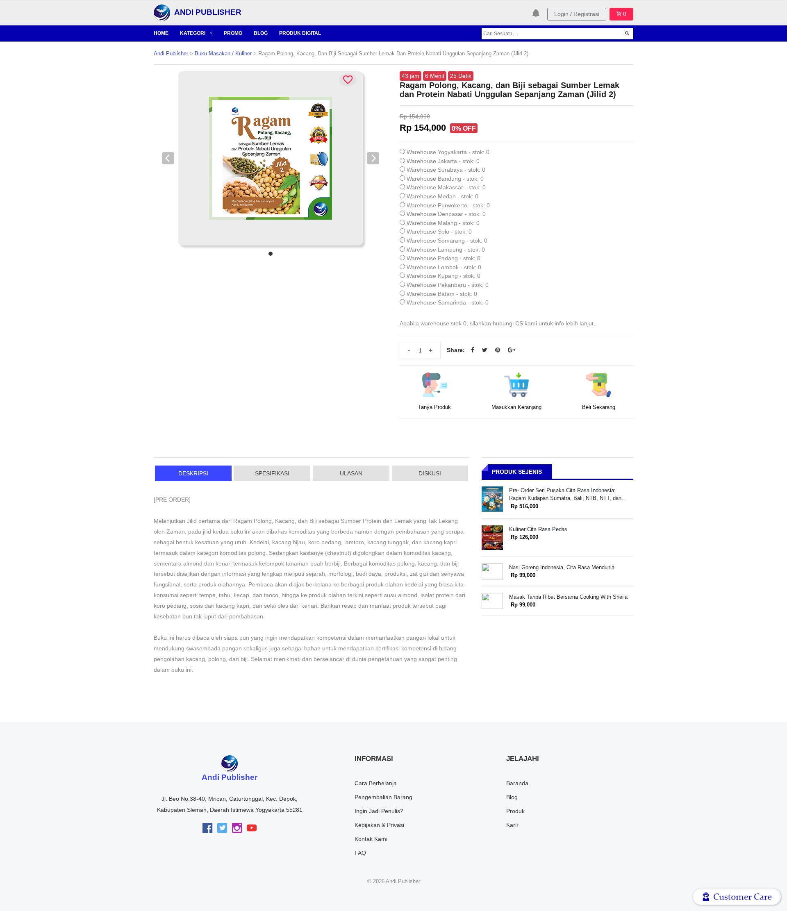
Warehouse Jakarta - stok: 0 (443, 161)
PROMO (233, 33)
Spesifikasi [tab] (272, 473)
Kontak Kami (371, 839)
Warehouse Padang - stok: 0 (443, 258)
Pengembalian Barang (383, 797)
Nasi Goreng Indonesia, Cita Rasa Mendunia (561, 567)
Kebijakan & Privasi (379, 825)
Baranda (517, 783)
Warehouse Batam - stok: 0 (442, 294)
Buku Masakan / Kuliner (223, 54)
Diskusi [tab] (430, 473)
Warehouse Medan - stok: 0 (442, 196)
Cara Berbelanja (376, 783)
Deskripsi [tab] (193, 473)
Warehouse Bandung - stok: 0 (445, 178)
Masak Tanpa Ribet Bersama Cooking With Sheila (568, 597)
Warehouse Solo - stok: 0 (439, 231)
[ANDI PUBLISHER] (162, 12)
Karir (512, 825)
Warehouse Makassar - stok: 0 (446, 187)
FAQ (360, 853)
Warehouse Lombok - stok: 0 (444, 267)
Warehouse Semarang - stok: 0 (447, 240)
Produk (515, 811)
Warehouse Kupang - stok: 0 (443, 276)
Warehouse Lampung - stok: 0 (446, 249)
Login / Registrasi (576, 14)
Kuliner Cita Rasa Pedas (538, 529)
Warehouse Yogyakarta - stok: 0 (448, 152)
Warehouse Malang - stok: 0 (443, 223)
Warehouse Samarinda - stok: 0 (448, 302)
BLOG (261, 33)
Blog (512, 797)
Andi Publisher (171, 54)
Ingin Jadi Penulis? (379, 811)
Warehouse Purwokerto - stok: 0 (448, 205)
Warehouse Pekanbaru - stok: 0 (448, 285)
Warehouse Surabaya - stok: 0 (446, 169)
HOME (161, 33)
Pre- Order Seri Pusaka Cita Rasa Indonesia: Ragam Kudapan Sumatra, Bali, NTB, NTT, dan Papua (565, 498)
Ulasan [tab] (351, 473)
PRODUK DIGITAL (300, 33)
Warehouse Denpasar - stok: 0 (446, 214)
